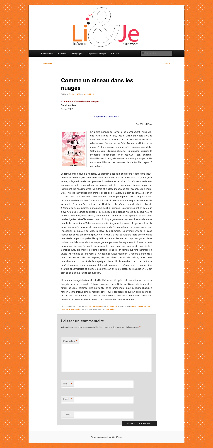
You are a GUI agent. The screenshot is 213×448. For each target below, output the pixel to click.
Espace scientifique (97, 53)
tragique (64, 309)
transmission (75, 309)
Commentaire (70, 340)
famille (140, 306)
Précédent (46, 63)
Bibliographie (77, 53)
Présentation (47, 53)
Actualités (62, 53)
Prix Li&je (115, 53)
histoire (147, 306)
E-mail (68, 398)
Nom (68, 383)
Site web (67, 414)
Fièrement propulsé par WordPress (106, 437)
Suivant (168, 63)
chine (133, 306)
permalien (110, 309)
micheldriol (89, 94)
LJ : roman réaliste (94, 306)
